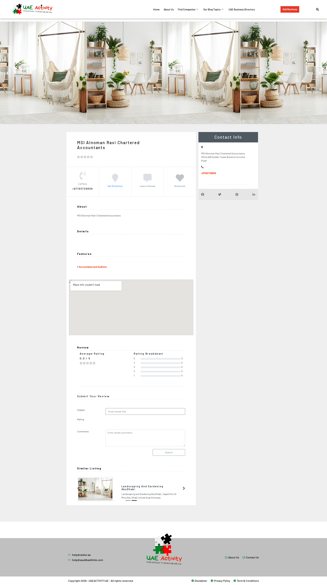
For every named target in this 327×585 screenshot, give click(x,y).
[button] (78, 488)
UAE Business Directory (242, 9)
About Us (169, 9)
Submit (169, 452)
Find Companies (186, 9)
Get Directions (115, 186)
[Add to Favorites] (180, 180)
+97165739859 (208, 173)
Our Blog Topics (212, 9)
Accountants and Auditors (93, 266)
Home (156, 9)
